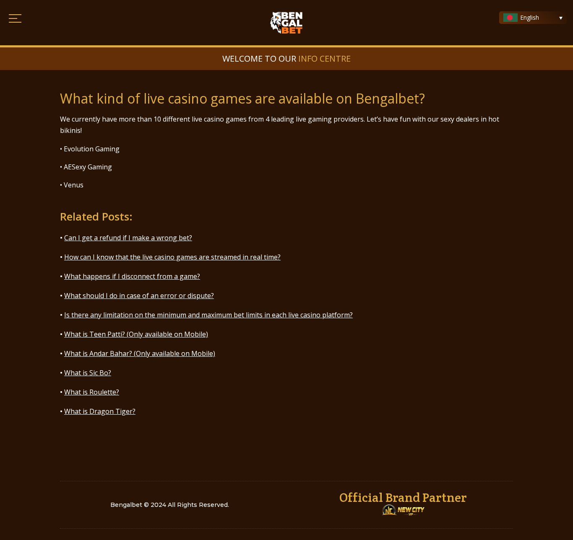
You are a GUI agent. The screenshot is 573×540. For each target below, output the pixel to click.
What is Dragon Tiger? (99, 411)
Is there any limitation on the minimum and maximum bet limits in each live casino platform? (208, 314)
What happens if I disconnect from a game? (132, 276)
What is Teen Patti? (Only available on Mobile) (136, 334)
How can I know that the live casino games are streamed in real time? (172, 257)
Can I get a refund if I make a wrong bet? (128, 237)
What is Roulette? (91, 392)
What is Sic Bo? (87, 372)
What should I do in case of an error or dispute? (139, 295)
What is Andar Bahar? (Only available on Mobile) (139, 353)
